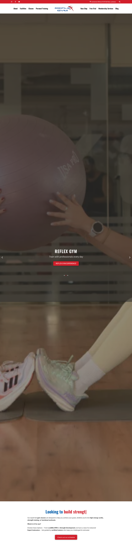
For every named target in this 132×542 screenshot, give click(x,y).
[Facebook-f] (15, 1)
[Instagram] (11, 1)
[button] (2, 257)
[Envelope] (19, 1)
